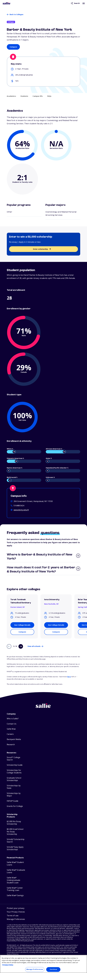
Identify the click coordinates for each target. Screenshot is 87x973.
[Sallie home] (7, 3)
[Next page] (20, 646)
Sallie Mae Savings (15, 895)
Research (11, 744)
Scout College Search (13, 758)
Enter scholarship (40, 249)
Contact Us (11, 724)
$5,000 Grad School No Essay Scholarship (15, 831)
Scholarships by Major (14, 794)
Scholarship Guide (14, 765)
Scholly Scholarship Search (15, 840)
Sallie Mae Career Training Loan (15, 889)
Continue (53, 969)
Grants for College (15, 806)
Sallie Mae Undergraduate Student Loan (13, 880)
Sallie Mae (11, 729)
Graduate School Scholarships (14, 779)
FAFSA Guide (12, 801)
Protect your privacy (15, 908)
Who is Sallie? (13, 718)
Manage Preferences (34, 969)
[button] (16, 919)
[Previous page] (9, 646)
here (69, 677)
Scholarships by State (14, 786)
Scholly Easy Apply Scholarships (15, 848)
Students (24, 96)
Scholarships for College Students (14, 771)
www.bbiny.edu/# (21, 510)
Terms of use (12, 915)
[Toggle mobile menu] (83, 3)
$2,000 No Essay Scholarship (14, 822)
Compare (13, 47)
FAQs (49, 96)
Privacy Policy (7, 965)
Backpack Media (14, 739)
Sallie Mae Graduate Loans (16, 871)
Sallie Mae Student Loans (15, 863)
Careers (10, 734)
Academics (11, 96)
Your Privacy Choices (16, 912)
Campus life (38, 96)
